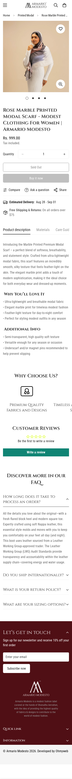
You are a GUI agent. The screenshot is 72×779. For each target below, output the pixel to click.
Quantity (8, 154)
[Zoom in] (60, 84)
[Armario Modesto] (36, 5)
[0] (64, 5)
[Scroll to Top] (65, 758)
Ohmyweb (62, 751)
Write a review (36, 452)
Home (6, 15)
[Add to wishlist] (60, 28)
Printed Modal (26, 15)
